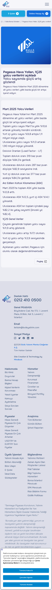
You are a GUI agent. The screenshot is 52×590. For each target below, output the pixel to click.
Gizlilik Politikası (35, 495)
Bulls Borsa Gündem (12, 22)
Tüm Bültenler (35, 419)
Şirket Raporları (35, 427)
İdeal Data (10, 473)
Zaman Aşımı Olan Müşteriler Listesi (36, 464)
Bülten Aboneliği (13, 462)
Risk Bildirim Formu (37, 491)
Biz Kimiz (9, 372)
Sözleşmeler (11, 477)
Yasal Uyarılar (11, 394)
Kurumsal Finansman (33, 381)
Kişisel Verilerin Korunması (12, 389)
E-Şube (11, 13)
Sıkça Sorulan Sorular (11, 407)
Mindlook (18, 359)
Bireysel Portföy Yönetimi (36, 396)
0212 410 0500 (27, 300)
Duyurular (10, 376)
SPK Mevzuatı (34, 487)
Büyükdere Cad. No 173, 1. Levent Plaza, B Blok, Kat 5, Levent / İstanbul (31, 314)
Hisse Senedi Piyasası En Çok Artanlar (13, 433)
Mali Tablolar (34, 469)
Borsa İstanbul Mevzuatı (35, 482)
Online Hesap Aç (36, 13)
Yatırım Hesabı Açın (14, 458)
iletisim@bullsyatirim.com (26, 327)
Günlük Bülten (35, 423)
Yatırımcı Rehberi (36, 458)
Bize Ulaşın (10, 466)
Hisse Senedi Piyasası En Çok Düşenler (13, 423)
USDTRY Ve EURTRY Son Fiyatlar (11, 444)
